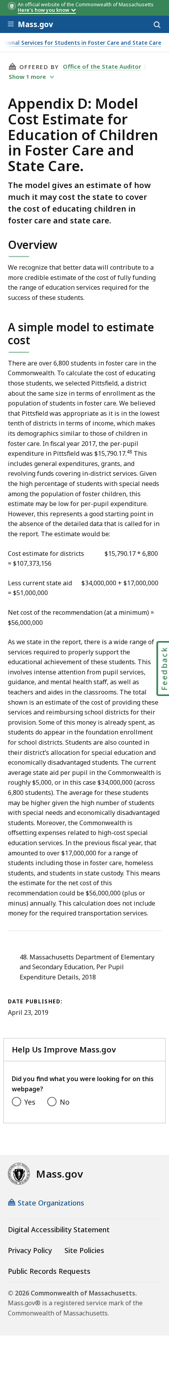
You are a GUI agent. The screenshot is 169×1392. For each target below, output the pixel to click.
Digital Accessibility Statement (59, 1229)
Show (27, 76)
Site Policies (84, 1250)
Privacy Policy (30, 1250)
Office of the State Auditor (102, 66)
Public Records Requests (49, 1271)
